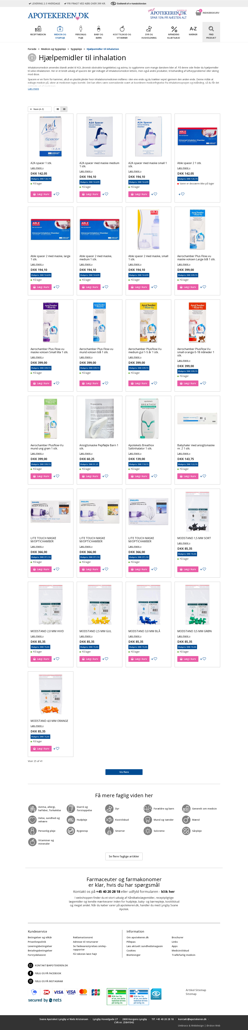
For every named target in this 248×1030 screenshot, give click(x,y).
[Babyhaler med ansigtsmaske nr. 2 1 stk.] (197, 419)
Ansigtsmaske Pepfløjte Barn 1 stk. (98, 446)
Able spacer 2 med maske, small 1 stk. (148, 257)
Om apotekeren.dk (138, 937)
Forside (32, 49)
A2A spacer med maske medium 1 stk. (99, 164)
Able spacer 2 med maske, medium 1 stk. (95, 257)
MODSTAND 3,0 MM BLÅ (144, 631)
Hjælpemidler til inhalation (103, 49)
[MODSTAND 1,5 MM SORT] (197, 512)
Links (175, 941)
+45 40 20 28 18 (108, 891)
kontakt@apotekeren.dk (51, 965)
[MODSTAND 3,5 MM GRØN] (197, 605)
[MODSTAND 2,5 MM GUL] (99, 605)
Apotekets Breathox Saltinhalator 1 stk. (141, 446)
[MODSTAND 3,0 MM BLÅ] (148, 605)
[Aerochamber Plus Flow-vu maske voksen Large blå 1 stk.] (197, 230)
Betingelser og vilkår (40, 937)
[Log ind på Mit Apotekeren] (167, 13)
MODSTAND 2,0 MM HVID (47, 631)
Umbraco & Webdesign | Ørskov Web (199, 1025)
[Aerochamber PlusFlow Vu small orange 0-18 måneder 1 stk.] (197, 323)
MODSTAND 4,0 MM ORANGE (49, 721)
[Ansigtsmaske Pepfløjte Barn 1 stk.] (99, 419)
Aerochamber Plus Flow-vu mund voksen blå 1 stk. (96, 350)
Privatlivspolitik (37, 941)
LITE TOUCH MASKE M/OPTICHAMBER (43, 539)
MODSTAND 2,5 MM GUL (95, 631)
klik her (168, 891)
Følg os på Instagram (49, 981)
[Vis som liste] (57, 109)
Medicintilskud (180, 950)
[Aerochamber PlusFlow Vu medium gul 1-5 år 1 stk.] (148, 323)
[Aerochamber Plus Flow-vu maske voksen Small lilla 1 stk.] (51, 323)
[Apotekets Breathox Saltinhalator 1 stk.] (148, 419)
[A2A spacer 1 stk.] (51, 137)
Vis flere (124, 772)
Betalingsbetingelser (40, 950)
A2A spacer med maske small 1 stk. (147, 164)
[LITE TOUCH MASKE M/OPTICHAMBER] (51, 512)
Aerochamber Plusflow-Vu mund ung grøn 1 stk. (47, 446)
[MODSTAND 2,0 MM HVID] (51, 605)
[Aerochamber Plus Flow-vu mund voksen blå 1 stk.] (99, 323)
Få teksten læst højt (85, 953)
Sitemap (191, 994)
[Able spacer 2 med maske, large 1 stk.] (51, 230)
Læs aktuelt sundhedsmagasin (145, 946)
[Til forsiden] (65, 16)
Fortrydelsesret (37, 955)
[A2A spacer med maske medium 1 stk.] (99, 137)
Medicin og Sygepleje (53, 49)
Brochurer (177, 937)
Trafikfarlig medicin (183, 955)
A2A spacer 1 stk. (41, 163)
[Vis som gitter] (64, 109)
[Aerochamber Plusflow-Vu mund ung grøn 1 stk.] (51, 419)
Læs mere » (37, 168)
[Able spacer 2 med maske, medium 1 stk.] (99, 230)
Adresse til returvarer (85, 941)
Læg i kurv (43, 194)
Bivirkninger (134, 955)
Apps (174, 946)
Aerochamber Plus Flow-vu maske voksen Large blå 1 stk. (196, 257)
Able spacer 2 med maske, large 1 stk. (50, 257)
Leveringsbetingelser (40, 946)
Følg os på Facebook (48, 973)
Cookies (131, 950)
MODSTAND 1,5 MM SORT (194, 538)
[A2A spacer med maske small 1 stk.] (148, 137)
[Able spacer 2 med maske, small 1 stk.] (148, 230)
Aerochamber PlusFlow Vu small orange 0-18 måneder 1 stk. (195, 352)
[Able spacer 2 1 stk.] (197, 137)
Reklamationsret (83, 937)
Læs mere (33, 88)
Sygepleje (76, 49)
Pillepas (131, 941)
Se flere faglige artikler (124, 856)
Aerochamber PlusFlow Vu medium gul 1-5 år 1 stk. (144, 350)
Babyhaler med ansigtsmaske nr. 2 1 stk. (196, 446)
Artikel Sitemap (196, 990)
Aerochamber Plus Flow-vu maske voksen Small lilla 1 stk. (49, 350)
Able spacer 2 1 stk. (189, 163)
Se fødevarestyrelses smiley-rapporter (90, 948)
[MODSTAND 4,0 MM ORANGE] (51, 695)
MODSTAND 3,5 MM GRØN (194, 631)
